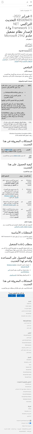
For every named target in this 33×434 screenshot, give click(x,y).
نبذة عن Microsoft (28, 411)
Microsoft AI (29, 359)
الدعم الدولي (13, 275)
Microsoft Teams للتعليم (26, 340)
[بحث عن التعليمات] (27, 2)
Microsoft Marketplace (27, 394)
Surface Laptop (28, 306)
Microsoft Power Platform (26, 396)
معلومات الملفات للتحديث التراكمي (23, 227)
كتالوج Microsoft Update (9, 205)
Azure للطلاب (28, 352)
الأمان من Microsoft (27, 362)
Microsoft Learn (28, 386)
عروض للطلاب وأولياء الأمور (26, 350)
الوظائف (29, 408)
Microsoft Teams (28, 377)
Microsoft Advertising (27, 372)
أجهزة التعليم (29, 337)
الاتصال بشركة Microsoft (26, 429)
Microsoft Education (27, 335)
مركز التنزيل (29, 325)
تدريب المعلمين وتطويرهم (26, 347)
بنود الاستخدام (13, 429)
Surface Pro (29, 303)
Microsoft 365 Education (26, 342)
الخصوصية (19, 429)
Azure (30, 364)
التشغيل (16, 61)
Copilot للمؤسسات (27, 308)
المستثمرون (29, 416)
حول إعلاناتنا (29, 431)
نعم (21, 295)
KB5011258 (8, 150)
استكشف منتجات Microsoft (26, 316)
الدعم (30, 5)
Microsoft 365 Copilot (27, 374)
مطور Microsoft (28, 384)
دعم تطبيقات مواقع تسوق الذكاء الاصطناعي (23, 389)
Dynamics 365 (28, 367)
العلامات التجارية (7, 429)
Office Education (28, 345)
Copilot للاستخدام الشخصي (26, 311)
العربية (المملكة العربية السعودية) (23, 420)
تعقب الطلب (29, 328)
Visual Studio (28, 401)
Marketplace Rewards (27, 399)
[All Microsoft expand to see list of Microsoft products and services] (31, 2)
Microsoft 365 (28, 313)
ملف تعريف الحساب (27, 323)
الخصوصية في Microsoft (26, 413)
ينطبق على (28, 39)
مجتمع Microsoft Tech (27, 391)
